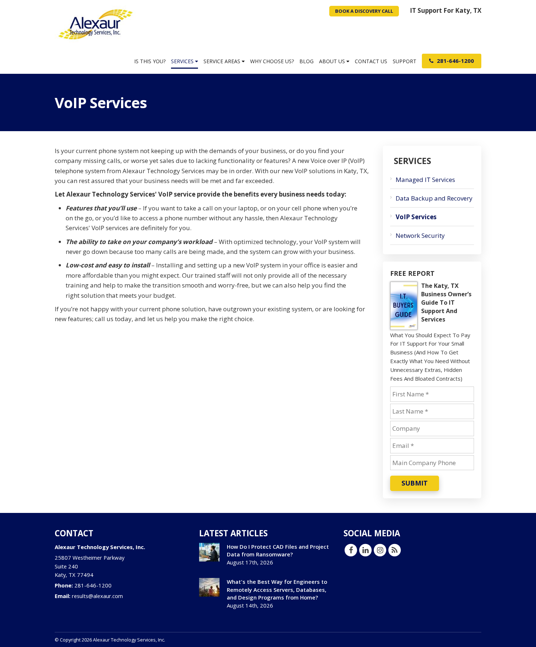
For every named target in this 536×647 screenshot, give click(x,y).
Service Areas (222, 61)
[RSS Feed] (394, 549)
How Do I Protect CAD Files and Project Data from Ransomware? (278, 550)
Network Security (420, 235)
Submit (414, 483)
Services (183, 61)
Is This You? (150, 61)
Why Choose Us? (272, 61)
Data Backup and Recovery (434, 198)
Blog (306, 61)
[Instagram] (380, 549)
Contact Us (371, 61)
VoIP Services (416, 217)
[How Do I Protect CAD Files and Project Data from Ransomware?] (209, 552)
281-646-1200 (454, 60)
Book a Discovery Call (364, 11)
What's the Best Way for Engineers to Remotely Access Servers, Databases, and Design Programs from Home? (277, 589)
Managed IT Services (425, 179)
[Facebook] (350, 549)
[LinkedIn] (365, 549)
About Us (332, 61)
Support (404, 61)
